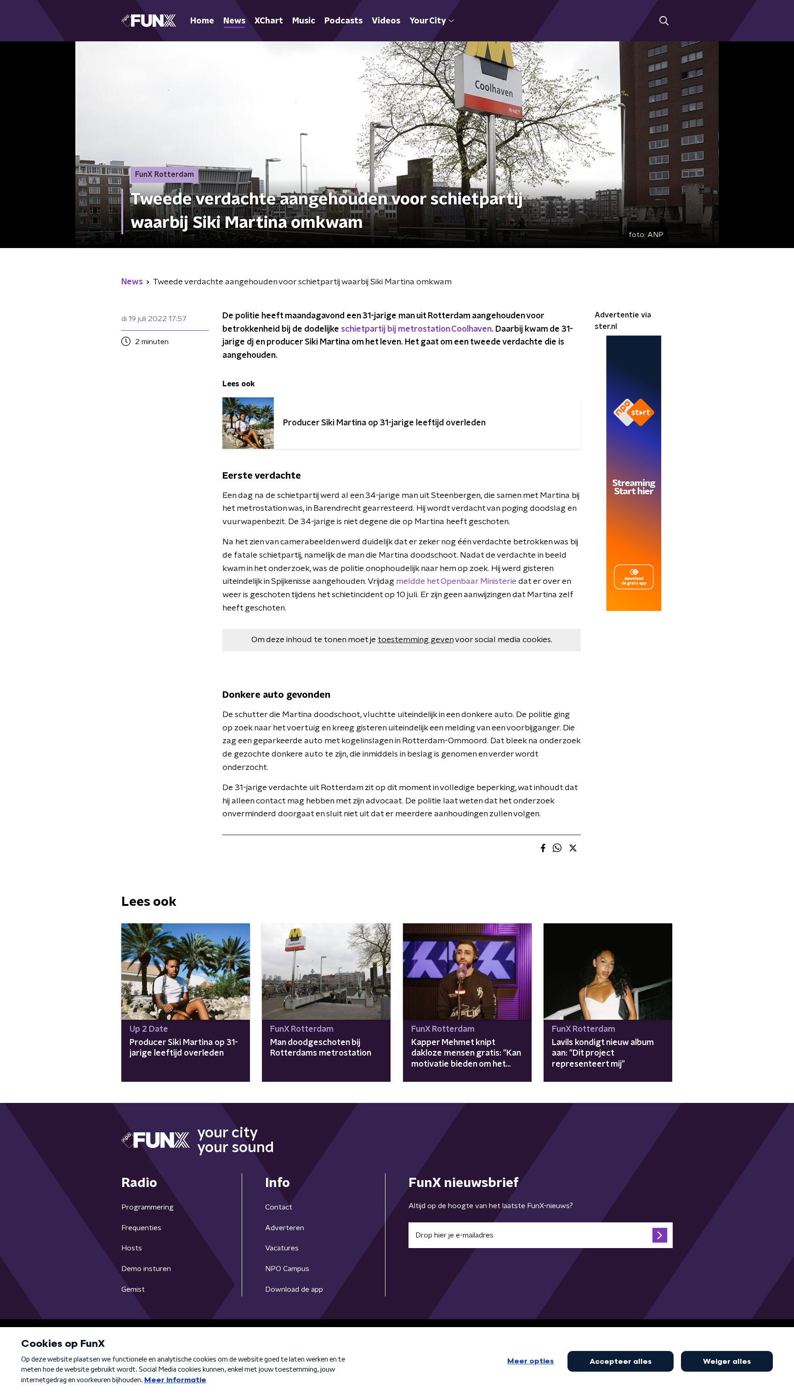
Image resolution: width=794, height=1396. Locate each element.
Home (202, 21)
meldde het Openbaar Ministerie (456, 581)
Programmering (147, 1207)
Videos (386, 21)
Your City (427, 21)
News (234, 21)
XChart (269, 21)
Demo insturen (146, 1268)
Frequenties (141, 1228)
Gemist (133, 1289)
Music (303, 21)
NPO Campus (287, 1268)
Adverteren (284, 1228)
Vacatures (282, 1248)
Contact (278, 1207)
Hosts (131, 1248)
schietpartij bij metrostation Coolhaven (416, 329)
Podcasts (343, 21)
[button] (664, 20)
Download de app (294, 1289)
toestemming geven (416, 640)
